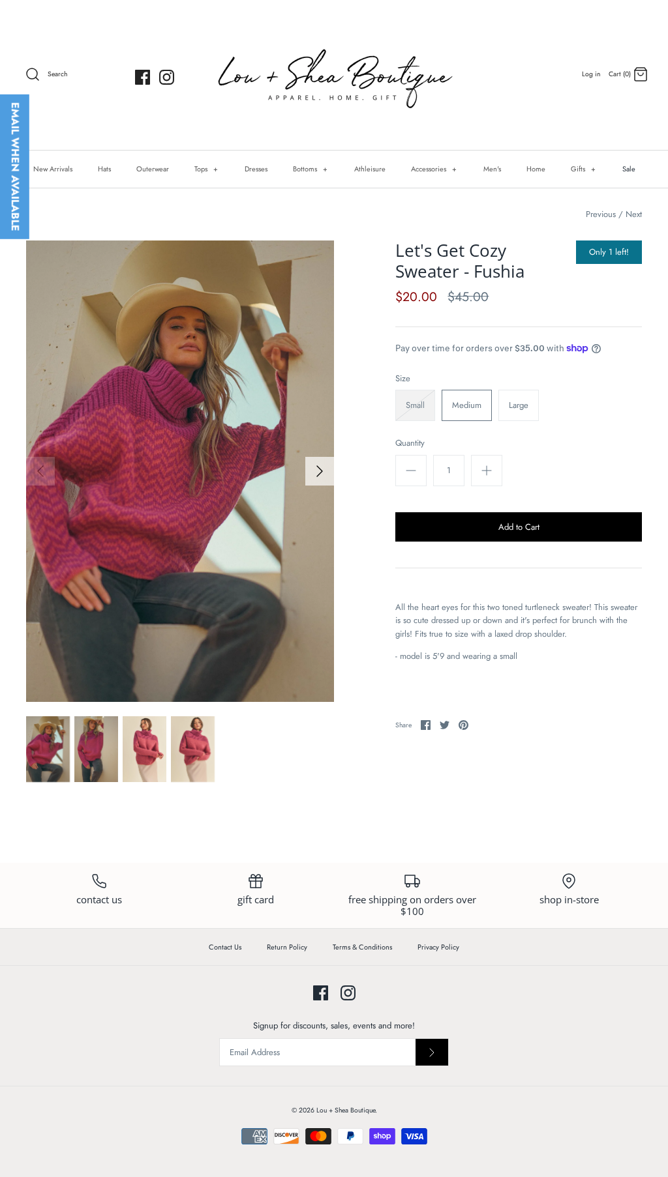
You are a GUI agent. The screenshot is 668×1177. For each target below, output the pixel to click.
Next (634, 214)
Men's (492, 169)
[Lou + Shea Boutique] (334, 75)
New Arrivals (52, 169)
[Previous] (40, 471)
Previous (601, 214)
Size (402, 379)
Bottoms (310, 169)
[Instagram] (166, 77)
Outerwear (152, 169)
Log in (591, 74)
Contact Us (225, 947)
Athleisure (370, 169)
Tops (206, 169)
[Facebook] (142, 77)
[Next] (319, 471)
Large (518, 405)
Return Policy (287, 947)
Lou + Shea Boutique (345, 1110)
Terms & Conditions (362, 947)
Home (535, 169)
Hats (104, 169)
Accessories (434, 169)
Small (415, 405)
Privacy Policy (438, 947)
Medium (466, 405)
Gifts (583, 169)
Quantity (410, 443)
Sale (628, 169)
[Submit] (432, 1052)
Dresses (256, 169)
